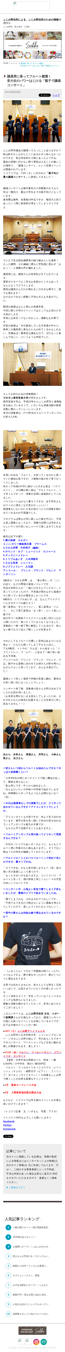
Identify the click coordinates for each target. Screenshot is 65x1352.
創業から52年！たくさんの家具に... (30, 1266)
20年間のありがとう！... (25, 1237)
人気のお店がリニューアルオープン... (31, 1304)
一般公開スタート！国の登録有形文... (31, 1227)
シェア (56, 95)
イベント (14, 63)
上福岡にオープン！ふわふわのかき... (31, 1246)
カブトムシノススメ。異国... (27, 1275)
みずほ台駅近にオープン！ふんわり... (31, 1285)
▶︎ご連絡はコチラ (15, 1187)
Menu (6, 6)
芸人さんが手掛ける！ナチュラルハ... (31, 1256)
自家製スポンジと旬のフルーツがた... (31, 1314)
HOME (5, 63)
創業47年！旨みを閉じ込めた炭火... (30, 1294)
